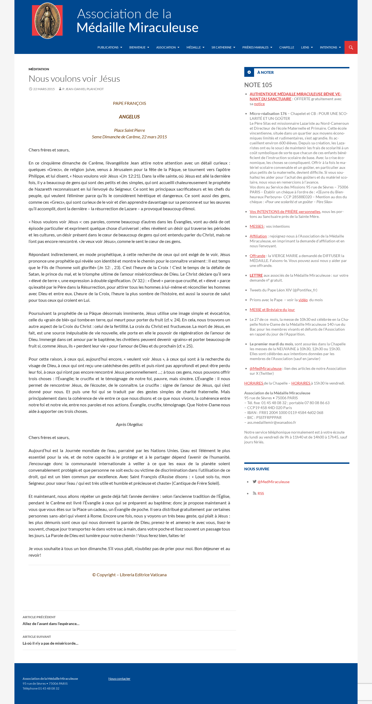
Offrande (257, 255)
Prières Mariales (255, 47)
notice (259, 103)
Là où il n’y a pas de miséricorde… (50, 640)
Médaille (194, 47)
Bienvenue (137, 47)
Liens (305, 47)
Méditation (39, 69)
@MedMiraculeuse (266, 368)
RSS (260, 493)
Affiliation (258, 236)
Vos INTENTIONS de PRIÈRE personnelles (285, 211)
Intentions (328, 47)
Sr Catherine (221, 47)
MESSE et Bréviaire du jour (272, 309)
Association (166, 47)
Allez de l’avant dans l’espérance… (51, 620)
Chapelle (286, 47)
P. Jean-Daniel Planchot (83, 89)
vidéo (303, 299)
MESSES (257, 226)
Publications (107, 47)
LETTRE (256, 275)
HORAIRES (254, 383)
